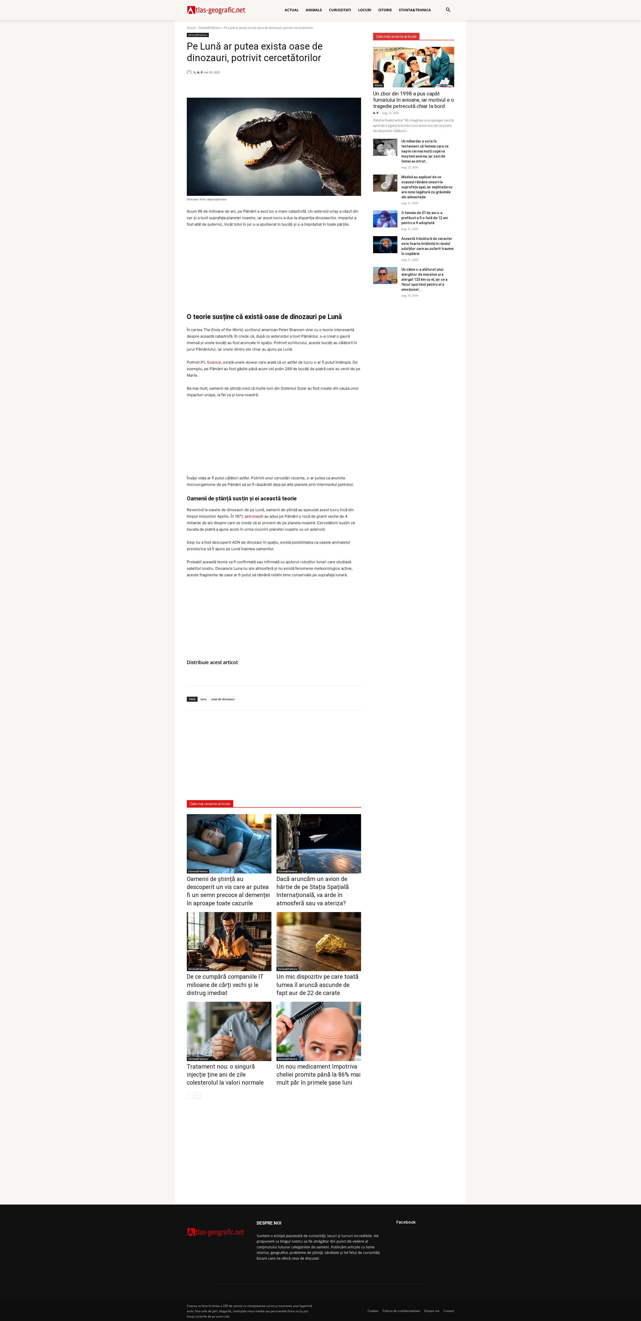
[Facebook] (192, 85)
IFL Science (211, 362)
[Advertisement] (274, 269)
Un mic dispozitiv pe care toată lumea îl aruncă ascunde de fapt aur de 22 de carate (317, 984)
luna (203, 699)
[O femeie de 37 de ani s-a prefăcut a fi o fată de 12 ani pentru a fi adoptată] (385, 218)
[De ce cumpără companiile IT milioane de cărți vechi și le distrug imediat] (229, 941)
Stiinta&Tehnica (210, 28)
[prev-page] (190, 1095)
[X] (215, 85)
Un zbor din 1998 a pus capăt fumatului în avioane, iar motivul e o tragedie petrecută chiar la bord (413, 100)
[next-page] (198, 1095)
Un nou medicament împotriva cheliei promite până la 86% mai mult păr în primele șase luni (318, 1074)
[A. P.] (190, 72)
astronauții (254, 516)
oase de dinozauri (223, 699)
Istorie (378, 85)
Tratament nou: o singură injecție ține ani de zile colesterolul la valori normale (225, 1074)
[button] (448, 10)
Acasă (191, 28)
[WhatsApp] (203, 85)
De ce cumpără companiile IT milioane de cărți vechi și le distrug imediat (225, 984)
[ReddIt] (226, 85)
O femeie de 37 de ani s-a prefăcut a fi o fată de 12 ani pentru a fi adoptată (424, 218)
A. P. (200, 72)
